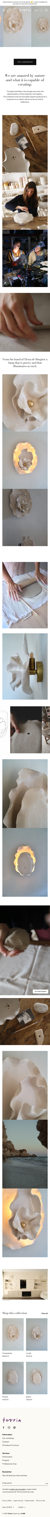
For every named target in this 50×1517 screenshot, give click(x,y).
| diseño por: (18, 1513)
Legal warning (18, 1500)
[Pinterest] (14, 1427)
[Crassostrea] (13, 1334)
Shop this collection (14, 1313)
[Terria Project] (25, 1284)
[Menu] (3, 10)
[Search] (41, 10)
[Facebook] (3, 1427)
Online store (7, 1457)
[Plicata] (13, 1378)
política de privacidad (17, 1489)
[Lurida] (36, 1334)
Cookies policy (29, 1500)
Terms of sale (40, 1500)
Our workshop (8, 1438)
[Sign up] (46, 1483)
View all (44, 1313)
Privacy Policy (7, 1500)
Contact (5, 1442)
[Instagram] (9, 1427)
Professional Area (9, 1464)
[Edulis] (36, 1378)
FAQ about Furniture (10, 1445)
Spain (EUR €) (7, 1507)
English (20, 1507)
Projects (5, 1460)
